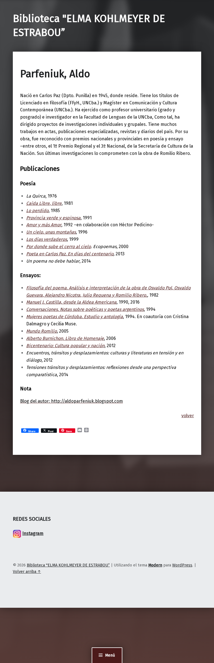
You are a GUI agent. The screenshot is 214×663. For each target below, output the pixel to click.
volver (187, 415)
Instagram (32, 533)
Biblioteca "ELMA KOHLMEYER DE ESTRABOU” (68, 565)
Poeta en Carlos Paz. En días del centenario (69, 253)
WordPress (182, 565)
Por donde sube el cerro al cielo (58, 246)
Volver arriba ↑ (27, 571)
